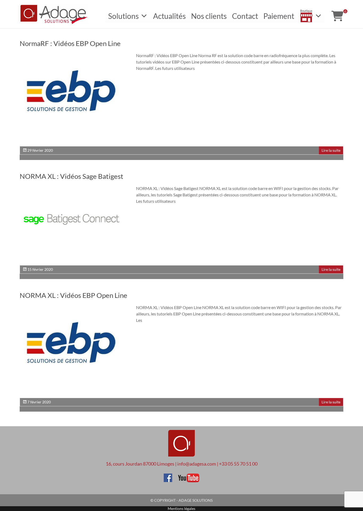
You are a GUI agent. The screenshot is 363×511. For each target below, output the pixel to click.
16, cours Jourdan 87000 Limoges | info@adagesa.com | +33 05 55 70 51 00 (182, 464)
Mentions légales (181, 508)
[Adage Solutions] (181, 428)
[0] (337, 16)
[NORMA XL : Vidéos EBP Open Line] (71, 306)
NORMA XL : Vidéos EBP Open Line (73, 295)
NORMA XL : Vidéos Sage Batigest (71, 176)
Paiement (278, 15)
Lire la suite (331, 150)
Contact (245, 15)
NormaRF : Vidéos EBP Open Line (70, 43)
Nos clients (209, 15)
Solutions (123, 15)
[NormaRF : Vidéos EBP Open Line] (71, 54)
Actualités (169, 15)
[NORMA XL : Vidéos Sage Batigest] (71, 187)
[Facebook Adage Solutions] (168, 476)
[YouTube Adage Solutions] (186, 476)
